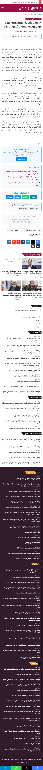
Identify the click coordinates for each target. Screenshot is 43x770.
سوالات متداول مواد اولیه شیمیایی (32, 317)
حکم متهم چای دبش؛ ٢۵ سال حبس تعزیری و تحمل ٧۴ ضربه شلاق (33, 273)
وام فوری (39, 327)
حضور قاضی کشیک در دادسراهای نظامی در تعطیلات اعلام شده (12, 295)
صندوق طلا (39, 320)
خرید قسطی (38, 313)
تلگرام (33, 197)
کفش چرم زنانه (37, 323)
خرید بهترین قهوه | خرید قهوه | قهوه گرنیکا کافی (28, 310)
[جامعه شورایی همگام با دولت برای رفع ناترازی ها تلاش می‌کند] (32, 286)
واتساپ (25, 197)
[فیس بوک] (38, 242)
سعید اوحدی (13, 230)
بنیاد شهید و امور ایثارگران (30, 230)
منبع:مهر (39, 143)
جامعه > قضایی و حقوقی (29, 14)
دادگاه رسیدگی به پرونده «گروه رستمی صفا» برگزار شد (11, 272)
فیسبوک (9, 197)
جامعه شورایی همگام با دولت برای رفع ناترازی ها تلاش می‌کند (32, 294)
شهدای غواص (34, 235)
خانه (39, 14)
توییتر (17, 197)
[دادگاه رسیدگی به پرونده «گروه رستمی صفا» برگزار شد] (11, 263)
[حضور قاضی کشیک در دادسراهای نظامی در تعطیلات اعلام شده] (11, 286)
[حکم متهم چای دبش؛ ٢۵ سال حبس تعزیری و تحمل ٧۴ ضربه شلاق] (32, 263)
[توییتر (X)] (33, 242)
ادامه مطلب (21, 159)
